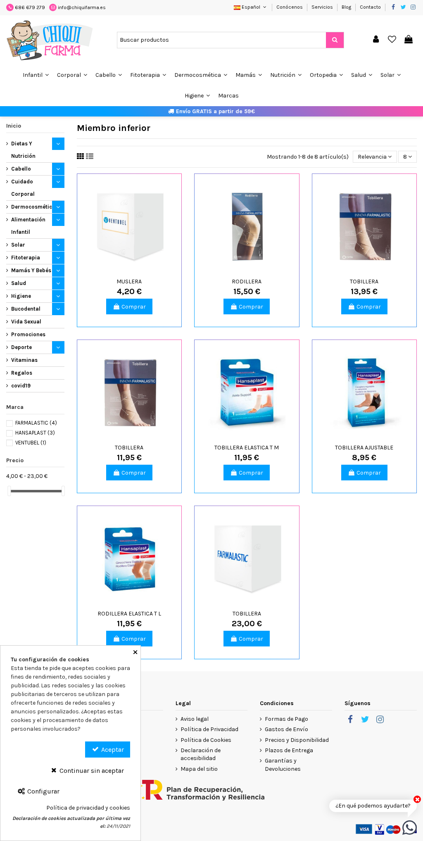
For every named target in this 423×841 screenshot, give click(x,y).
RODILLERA (246, 281)
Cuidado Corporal (23, 187)
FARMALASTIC (36, 423)
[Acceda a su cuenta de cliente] (376, 40)
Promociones (28, 334)
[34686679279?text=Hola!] (409, 827)
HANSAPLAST (35, 433)
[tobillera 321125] (246, 558)
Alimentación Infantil (28, 225)
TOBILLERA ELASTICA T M (246, 447)
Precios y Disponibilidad (297, 740)
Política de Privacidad (209, 729)
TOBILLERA (364, 281)
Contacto (370, 7)
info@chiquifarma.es (82, 7)
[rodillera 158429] (246, 226)
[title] (335, 40)
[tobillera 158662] (364, 226)
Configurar (42, 791)
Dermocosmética (33, 207)
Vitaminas (24, 360)
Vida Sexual (26, 321)
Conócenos (290, 7)
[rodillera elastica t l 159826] (129, 558)
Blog (347, 7)
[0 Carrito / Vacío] (408, 40)
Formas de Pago (286, 718)
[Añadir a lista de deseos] (123, 269)
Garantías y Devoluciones (283, 764)
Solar (18, 245)
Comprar (133, 306)
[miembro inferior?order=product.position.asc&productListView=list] (89, 156)
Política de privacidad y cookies (88, 807)
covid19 (21, 385)
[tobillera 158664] (129, 392)
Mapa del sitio (199, 768)
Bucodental (25, 309)
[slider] (9, 491)
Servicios (322, 7)
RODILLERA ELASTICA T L (129, 613)
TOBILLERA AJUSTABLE (364, 447)
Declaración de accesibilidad (201, 754)
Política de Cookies (206, 740)
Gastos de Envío (286, 729)
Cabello (21, 169)
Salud (18, 283)
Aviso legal (195, 718)
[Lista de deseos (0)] (392, 40)
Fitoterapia (25, 257)
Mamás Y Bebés (31, 270)
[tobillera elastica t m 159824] (246, 392)
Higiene (21, 296)
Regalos (21, 373)
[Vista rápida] (135, 269)
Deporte (21, 347)
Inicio (13, 125)
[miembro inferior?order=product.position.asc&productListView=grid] (80, 156)
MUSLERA (129, 281)
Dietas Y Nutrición (23, 149)
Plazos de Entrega (289, 750)
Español (250, 7)
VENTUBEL (30, 443)
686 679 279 (30, 7)
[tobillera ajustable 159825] (364, 392)
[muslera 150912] (129, 226)
